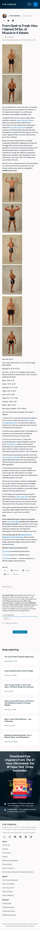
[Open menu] (35, 4)
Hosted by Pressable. (29, 832)
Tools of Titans (7, 891)
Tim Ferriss (6, 551)
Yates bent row (12, 444)
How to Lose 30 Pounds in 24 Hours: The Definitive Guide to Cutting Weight (19, 703)
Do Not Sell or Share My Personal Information (17, 872)
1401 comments (9, 37)
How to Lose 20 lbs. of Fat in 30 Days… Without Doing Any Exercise (18, 686)
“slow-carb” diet (22, 497)
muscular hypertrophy (18, 127)
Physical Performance (13, 40)
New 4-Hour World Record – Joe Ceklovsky (17, 720)
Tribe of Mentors (8, 895)
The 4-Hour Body (13, 522)
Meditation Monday (9, 915)
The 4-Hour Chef (8, 888)
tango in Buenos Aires (24, 120)
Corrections (6, 853)
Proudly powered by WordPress (11, 832)
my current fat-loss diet (10, 457)
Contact (5, 849)
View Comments (20, 632)
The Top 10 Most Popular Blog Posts (19, 657)
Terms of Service (8, 868)
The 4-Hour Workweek (10, 880)
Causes (4, 857)
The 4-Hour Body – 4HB (28, 40)
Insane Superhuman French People (18, 671)
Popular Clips (6, 903)
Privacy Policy (7, 864)
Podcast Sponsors (8, 907)
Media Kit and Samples (10, 860)
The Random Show (8, 911)
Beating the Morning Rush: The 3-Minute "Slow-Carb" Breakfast (18, 736)
